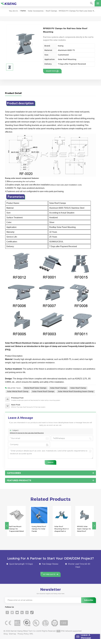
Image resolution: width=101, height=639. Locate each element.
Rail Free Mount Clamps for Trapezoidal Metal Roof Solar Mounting (16, 529)
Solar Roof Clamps (58, 388)
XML (31, 634)
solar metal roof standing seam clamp (75, 391)
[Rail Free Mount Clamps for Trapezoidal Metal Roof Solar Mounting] (16, 515)
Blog (6, 634)
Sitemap (12, 634)
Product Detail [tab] (13, 93)
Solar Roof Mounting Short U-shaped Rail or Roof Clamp (61, 529)
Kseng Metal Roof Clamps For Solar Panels (39, 529)
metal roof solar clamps (35, 388)
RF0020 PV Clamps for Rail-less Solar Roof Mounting (27, 433)
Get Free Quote (49, 574)
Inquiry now (51, 71)
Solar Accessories (35, 11)
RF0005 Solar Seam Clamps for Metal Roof (84, 529)
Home (23, 11)
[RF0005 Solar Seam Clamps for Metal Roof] (84, 515)
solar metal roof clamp (17, 391)
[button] (94, 525)
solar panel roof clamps (43, 391)
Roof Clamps (51, 11)
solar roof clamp (78, 388)
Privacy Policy (23, 634)
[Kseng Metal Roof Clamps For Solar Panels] (39, 515)
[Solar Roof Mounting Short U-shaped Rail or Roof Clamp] (62, 515)
